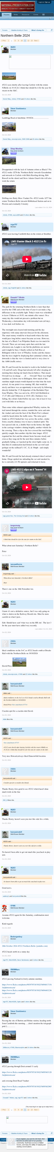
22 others (29, 674)
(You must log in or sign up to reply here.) (39, 1106)
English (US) (5, 1140)
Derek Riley (7, 99)
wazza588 (16, 215)
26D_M (5, 800)
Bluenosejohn (19, 1047)
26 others (36, 139)
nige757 (14, 225)
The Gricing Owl (19, 516)
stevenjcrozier (16, 139)
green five (9, 516)
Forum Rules (49, 1143)
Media (16, 14)
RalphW (13, 288)
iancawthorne (16, 564)
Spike (19, 1002)
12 (28, 40)
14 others (31, 1047)
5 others (27, 1002)
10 (22, 40)
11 (25, 40)
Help (51, 1140)
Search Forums (7, 18)
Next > (36, 40)
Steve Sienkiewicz (18, 108)
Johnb (14, 99)
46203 (13, 47)
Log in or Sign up (44, 2)
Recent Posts (20, 18)
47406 (19, 99)
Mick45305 (12, 960)
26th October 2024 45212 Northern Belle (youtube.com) (25, 946)
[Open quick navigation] (51, 30)
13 (32, 40)
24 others (27, 99)
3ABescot (6, 1047)
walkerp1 (6, 896)
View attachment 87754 (19, 704)
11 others (23, 288)
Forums (6, 15)
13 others (31, 516)
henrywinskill (16, 684)
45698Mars (15, 970)
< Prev (3, 40)
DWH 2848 (25, 139)
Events (36, 14)
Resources (25, 14)
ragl (9, 288)
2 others (29, 1098)
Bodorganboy (16, 937)
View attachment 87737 (11, 743)
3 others (35, 960)
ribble (13, 641)
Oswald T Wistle (8, 1098)
